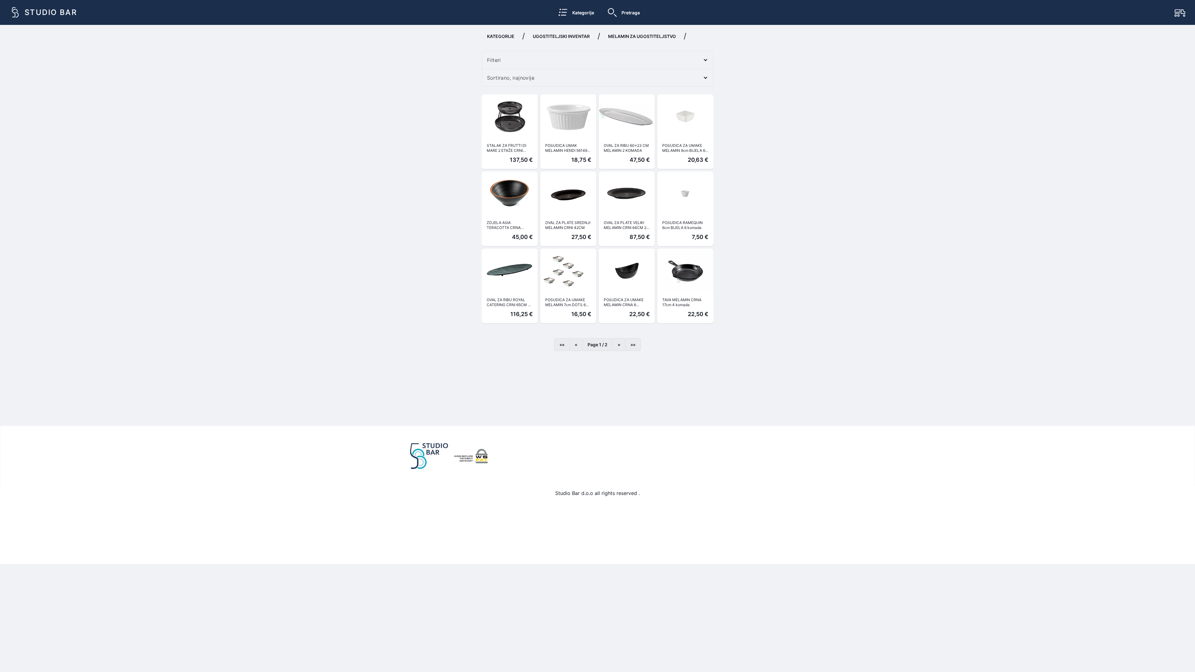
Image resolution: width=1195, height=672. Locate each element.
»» (632, 344)
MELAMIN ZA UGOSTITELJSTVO (642, 36)
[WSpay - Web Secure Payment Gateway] (470, 456)
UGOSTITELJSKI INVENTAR (561, 36)
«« (562, 344)
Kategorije (500, 36)
